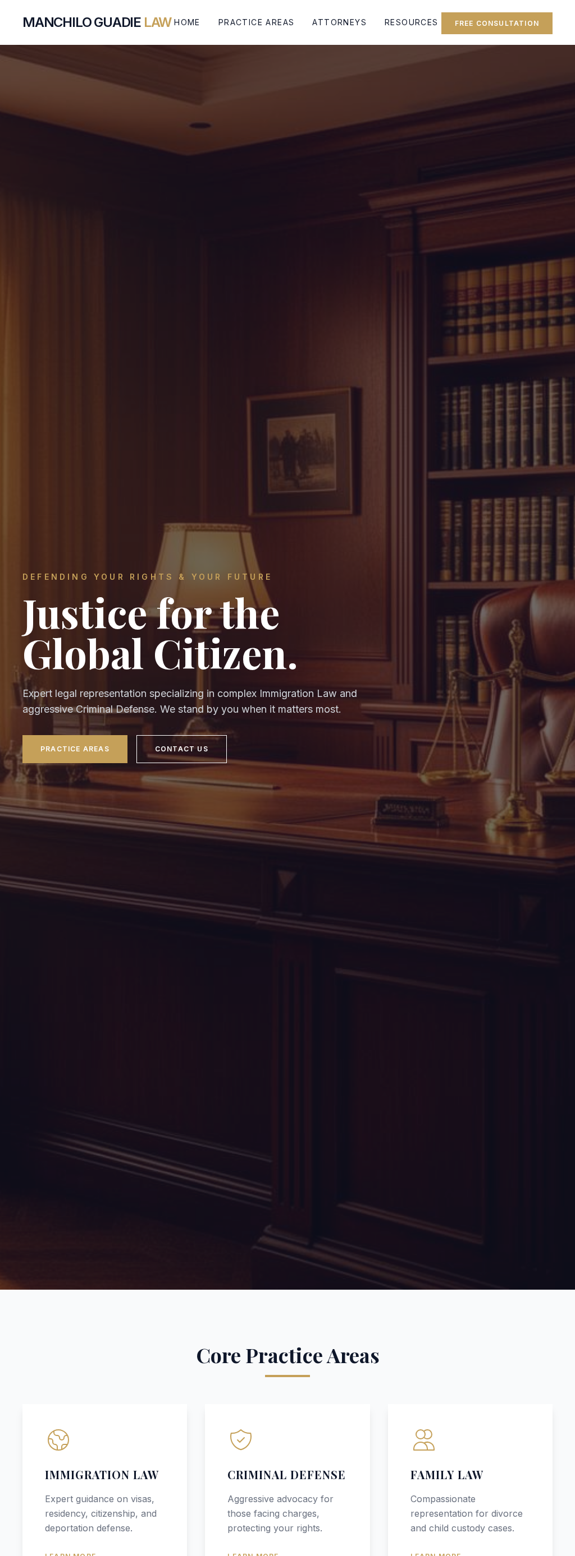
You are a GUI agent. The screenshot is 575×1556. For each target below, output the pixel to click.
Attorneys (339, 22)
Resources (412, 22)
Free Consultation (497, 23)
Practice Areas (256, 22)
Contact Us (181, 749)
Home (187, 22)
